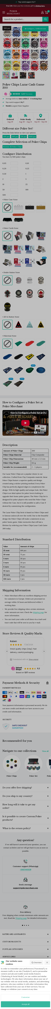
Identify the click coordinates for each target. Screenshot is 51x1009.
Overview (38, 962)
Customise (25, 997)
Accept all (25, 1004)
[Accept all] (47, 962)
